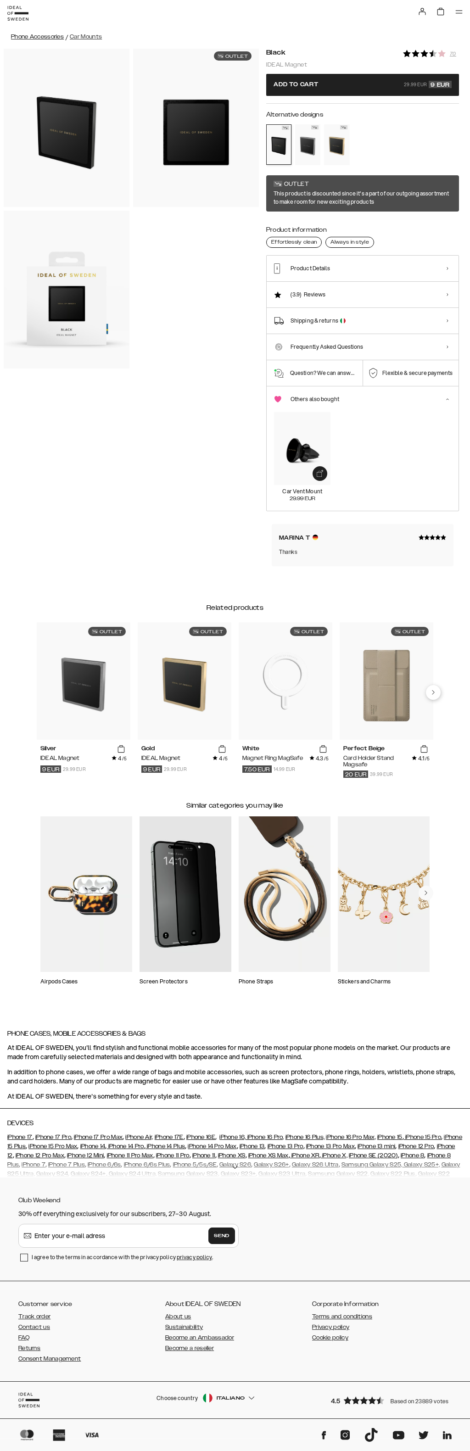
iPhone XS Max (268, 1155)
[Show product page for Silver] (307, 144)
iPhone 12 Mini (85, 1155)
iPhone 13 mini (376, 1146)
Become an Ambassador (199, 1337)
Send (221, 1235)
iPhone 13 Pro (285, 1146)
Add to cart (362, 85)
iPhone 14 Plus (165, 1146)
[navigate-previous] (433, 692)
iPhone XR (304, 1155)
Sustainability (184, 1327)
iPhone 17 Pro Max (98, 1137)
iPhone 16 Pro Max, (350, 1137)
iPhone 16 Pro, (265, 1137)
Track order (34, 1316)
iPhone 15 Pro (422, 1137)
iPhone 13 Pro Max (330, 1146)
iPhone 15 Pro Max (52, 1146)
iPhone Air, (139, 1137)
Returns (29, 1348)
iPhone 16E (200, 1137)
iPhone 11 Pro (173, 1155)
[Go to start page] (17, 13)
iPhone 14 (93, 1146)
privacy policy (194, 1257)
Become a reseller (189, 1348)
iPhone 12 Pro (416, 1146)
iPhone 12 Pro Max (40, 1155)
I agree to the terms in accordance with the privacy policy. (122, 1257)
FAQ (23, 1337)
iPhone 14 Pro (125, 1146)
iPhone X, (334, 1155)
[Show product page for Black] (278, 144)
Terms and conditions (342, 1316)
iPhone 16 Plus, (305, 1137)
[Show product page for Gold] (336, 144)
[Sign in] (422, 11)
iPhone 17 (20, 1137)
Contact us (34, 1327)
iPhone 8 (412, 1155)
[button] (392, 1400)
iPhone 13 (252, 1146)
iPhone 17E (169, 1137)
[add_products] (320, 473)
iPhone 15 (390, 1137)
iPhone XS (232, 1155)
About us (178, 1316)
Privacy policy (330, 1327)
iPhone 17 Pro (53, 1137)
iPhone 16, (232, 1137)
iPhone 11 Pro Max (130, 1155)
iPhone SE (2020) (373, 1155)
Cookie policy (330, 1337)
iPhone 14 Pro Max (212, 1146)
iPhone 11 (203, 1155)
